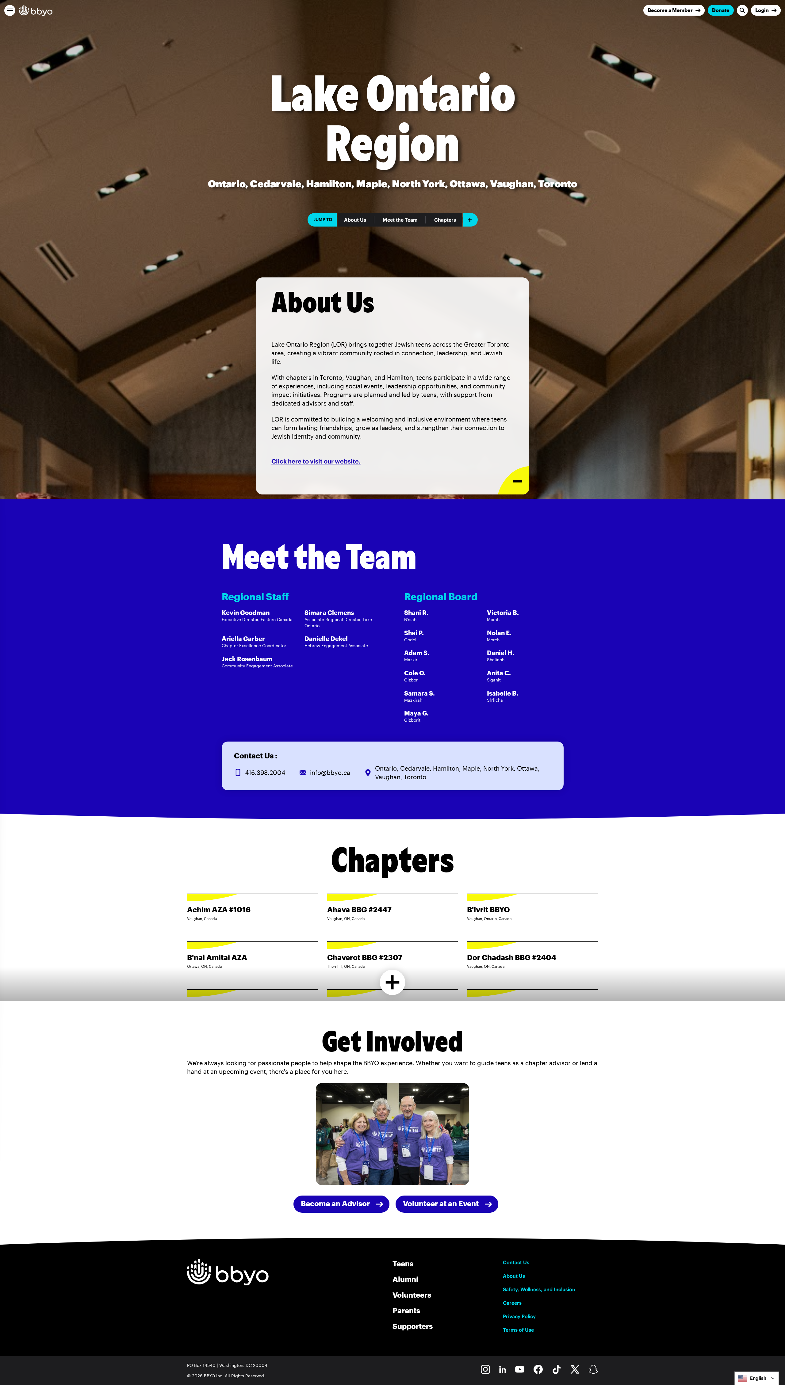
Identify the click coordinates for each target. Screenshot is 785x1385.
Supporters (412, 1326)
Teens (402, 1263)
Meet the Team (400, 220)
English (758, 1378)
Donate (720, 10)
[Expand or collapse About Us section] (513, 480)
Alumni (405, 1279)
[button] (9, 10)
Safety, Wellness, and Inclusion (539, 1289)
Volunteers (411, 1294)
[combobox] (756, 1378)
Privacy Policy (519, 1316)
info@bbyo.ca (330, 772)
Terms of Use (518, 1330)
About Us (355, 220)
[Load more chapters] (392, 982)
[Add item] (470, 220)
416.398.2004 (265, 772)
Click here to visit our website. (316, 461)
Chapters (445, 220)
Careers (512, 1303)
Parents (406, 1310)
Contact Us (516, 1262)
